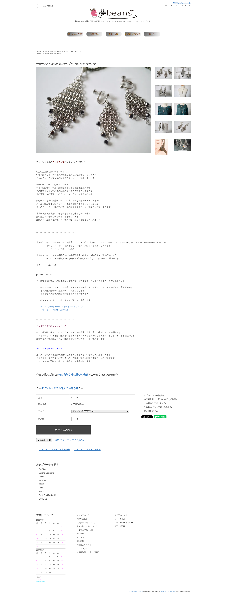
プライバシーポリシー (123, 523)
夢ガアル (42, 491)
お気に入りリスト (84, 545)
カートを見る (120, 519)
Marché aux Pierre (46, 473)
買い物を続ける (151, 411)
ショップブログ (83, 548)
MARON (42, 480)
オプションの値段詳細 (154, 395)
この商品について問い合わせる (158, 407)
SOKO (41, 484)
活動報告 (80, 541)
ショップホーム (83, 515)
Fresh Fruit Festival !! (53, 51)
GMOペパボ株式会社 (168, 591)
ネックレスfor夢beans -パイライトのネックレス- (62, 307)
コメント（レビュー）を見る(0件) (54, 449)
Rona (41, 488)
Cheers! (42, 477)
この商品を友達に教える (155, 403)
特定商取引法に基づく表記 (73, 374)
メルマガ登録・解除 (85, 530)
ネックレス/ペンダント (72, 51)
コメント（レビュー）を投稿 (87, 449)
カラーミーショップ (136, 591)
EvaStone (43, 469)
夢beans (80, 534)
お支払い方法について (86, 523)
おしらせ (80, 537)
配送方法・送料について (87, 526)
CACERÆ (43, 499)
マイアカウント (170, 5)
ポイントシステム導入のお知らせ (59, 388)
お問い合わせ (82, 519)
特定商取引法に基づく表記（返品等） (161, 399)
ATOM (122, 526)
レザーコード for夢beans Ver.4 (54, 310)
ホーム (39, 51)
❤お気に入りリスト (182, 3)
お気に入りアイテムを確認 (69, 440)
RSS (116, 526)
